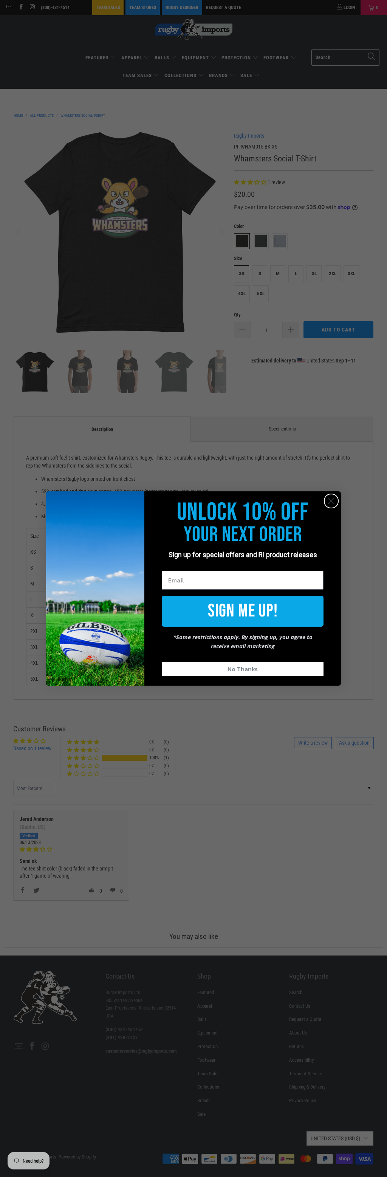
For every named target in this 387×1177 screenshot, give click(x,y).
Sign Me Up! (243, 611)
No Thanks (243, 669)
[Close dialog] (331, 501)
